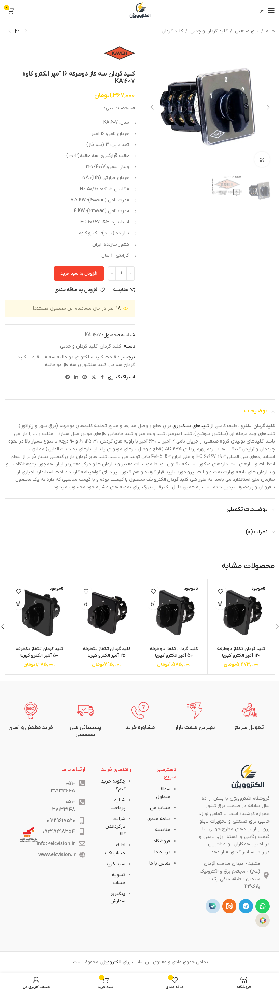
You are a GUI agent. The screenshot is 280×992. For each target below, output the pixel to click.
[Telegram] (246, 906)
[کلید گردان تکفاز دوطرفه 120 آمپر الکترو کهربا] (241, 612)
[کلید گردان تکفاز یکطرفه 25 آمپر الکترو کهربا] (106, 612)
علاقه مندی (158, 819)
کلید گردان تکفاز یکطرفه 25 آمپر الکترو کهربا (107, 652)
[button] (268, 107)
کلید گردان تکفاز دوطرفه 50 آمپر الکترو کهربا (174, 652)
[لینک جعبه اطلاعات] (249, 716)
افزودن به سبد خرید (78, 273)
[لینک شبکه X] (93, 377)
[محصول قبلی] (26, 31)
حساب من (160, 808)
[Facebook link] (102, 377)
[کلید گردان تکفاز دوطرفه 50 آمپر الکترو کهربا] (174, 612)
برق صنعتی (246, 31)
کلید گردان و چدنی (208, 31)
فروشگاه (162, 841)
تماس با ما (159, 863)
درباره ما (162, 852)
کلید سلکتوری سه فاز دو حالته (75, 365)
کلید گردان (172, 31)
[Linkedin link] (76, 377)
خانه (270, 31)
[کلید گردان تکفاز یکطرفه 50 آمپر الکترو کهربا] (39, 612)
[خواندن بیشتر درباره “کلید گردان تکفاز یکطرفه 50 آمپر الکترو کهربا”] (19, 604)
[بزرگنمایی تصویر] (262, 159)
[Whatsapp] (262, 906)
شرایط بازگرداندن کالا (115, 827)
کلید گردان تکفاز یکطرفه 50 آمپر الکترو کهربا (39, 652)
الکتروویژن (110, 962)
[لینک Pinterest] (84, 377)
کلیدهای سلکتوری (190, 426)
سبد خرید (115, 864)
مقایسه (162, 830)
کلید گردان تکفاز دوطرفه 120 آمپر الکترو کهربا (241, 652)
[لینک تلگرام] (67, 377)
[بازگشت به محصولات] (17, 31)
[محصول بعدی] (9, 31)
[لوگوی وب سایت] (140, 10)
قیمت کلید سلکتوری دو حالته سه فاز (79, 357)
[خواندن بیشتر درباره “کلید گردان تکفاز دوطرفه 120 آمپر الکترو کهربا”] (220, 604)
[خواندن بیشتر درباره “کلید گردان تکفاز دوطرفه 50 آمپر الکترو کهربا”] (153, 604)
